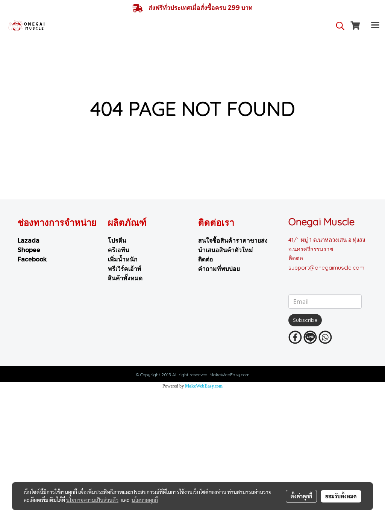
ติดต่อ (205, 259)
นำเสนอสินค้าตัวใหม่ (225, 249)
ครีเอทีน (118, 249)
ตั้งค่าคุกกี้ (301, 496)
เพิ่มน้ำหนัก (123, 259)
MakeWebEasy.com (204, 386)
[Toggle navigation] (375, 26)
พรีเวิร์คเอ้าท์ (124, 268)
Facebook (32, 259)
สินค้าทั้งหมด (125, 277)
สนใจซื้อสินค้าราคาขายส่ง (233, 240)
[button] (337, 26)
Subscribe (305, 320)
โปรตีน (117, 240)
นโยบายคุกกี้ (145, 499)
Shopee (29, 249)
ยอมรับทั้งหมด (341, 496)
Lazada (28, 240)
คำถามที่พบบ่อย (219, 268)
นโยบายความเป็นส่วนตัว (92, 499)
